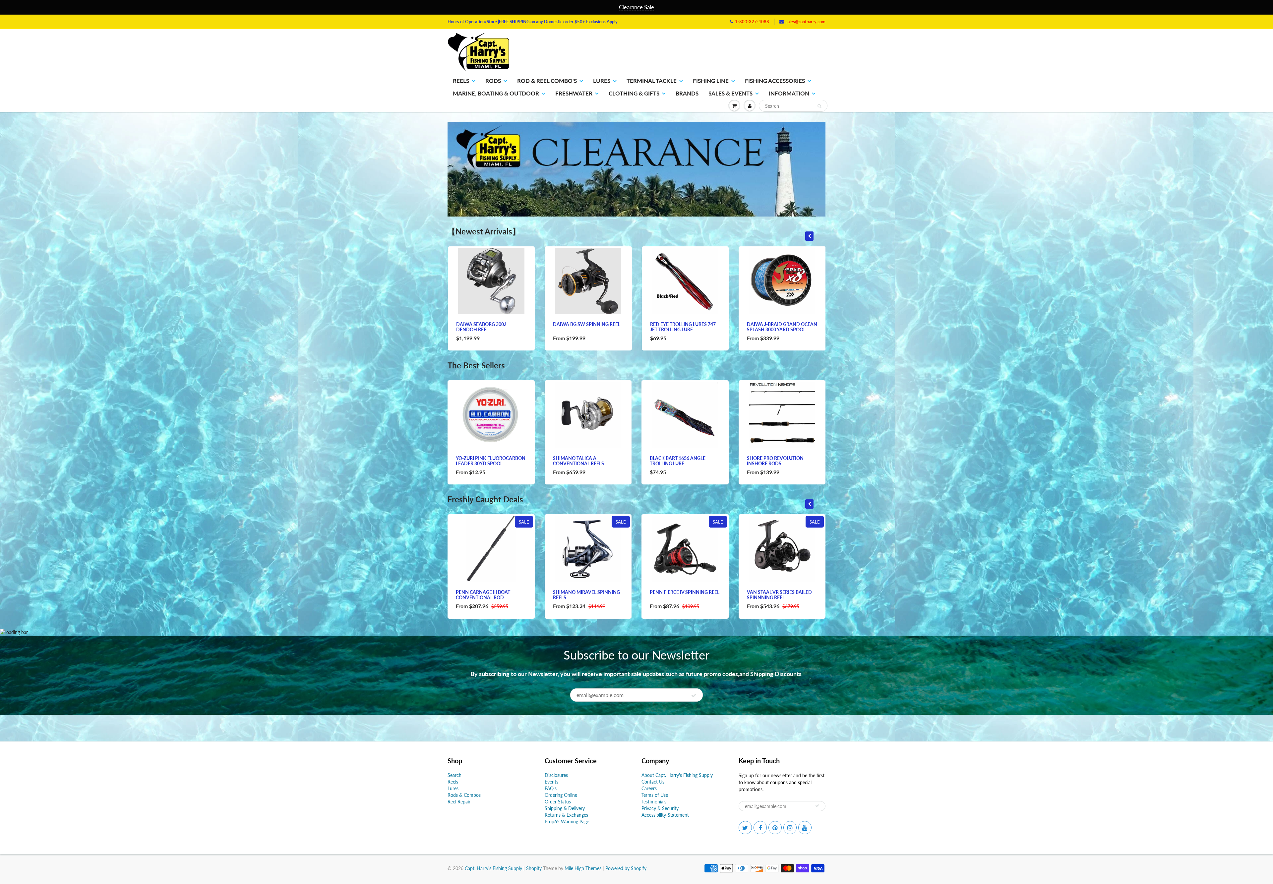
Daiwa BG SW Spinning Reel (586, 324)
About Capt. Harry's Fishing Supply (677, 775)
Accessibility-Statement (665, 815)
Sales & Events (730, 93)
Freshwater (573, 93)
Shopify (534, 868)
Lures (601, 80)
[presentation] (809, 236)
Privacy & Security (660, 808)
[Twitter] (745, 827)
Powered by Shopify (625, 868)
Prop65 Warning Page (567, 821)
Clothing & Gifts (634, 93)
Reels (461, 80)
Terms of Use (654, 795)
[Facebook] (760, 827)
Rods (493, 80)
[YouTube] (805, 827)
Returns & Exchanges (566, 815)
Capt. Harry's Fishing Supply (493, 868)
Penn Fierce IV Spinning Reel (684, 592)
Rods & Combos (464, 795)
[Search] (819, 106)
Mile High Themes (583, 868)
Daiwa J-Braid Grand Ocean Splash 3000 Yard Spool (782, 326)
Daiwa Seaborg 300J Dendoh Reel (481, 326)
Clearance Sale (636, 7)
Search (454, 775)
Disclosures (556, 775)
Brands (687, 93)
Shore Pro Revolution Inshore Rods (775, 460)
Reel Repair (459, 801)
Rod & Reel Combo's (547, 80)
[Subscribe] (694, 695)
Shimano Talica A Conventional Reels (578, 460)
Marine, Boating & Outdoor (496, 93)
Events (551, 782)
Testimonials (653, 801)
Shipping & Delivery (565, 808)
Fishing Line (711, 80)
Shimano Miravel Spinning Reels (586, 594)
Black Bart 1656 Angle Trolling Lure (677, 460)
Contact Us (652, 782)
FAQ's (551, 788)
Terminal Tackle (652, 80)
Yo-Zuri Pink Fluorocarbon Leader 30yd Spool (490, 460)
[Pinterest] (775, 827)
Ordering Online (561, 795)
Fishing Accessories (775, 80)
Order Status (558, 801)
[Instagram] (790, 827)
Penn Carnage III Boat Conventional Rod (483, 594)
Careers (649, 788)
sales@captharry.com (805, 21)
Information (789, 93)
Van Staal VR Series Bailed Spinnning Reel (779, 594)
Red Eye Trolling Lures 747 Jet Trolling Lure (683, 326)
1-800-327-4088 (752, 21)
